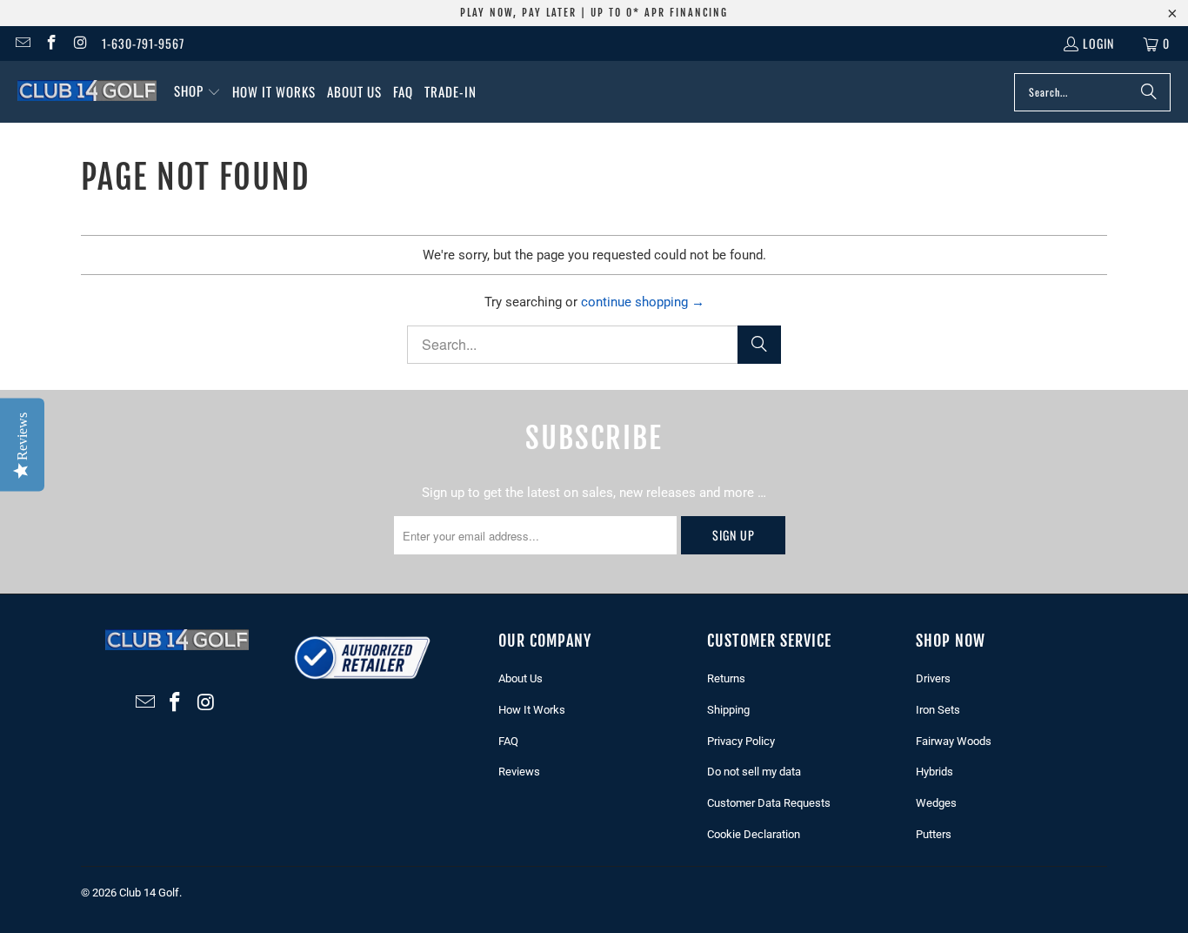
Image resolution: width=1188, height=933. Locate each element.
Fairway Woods (953, 741)
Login (1098, 43)
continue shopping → (642, 302)
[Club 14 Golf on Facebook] (51, 43)
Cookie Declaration (753, 834)
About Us (520, 678)
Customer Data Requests (769, 802)
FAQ (508, 741)
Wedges (936, 802)
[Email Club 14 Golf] (21, 43)
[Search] (1149, 92)
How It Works (531, 709)
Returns (726, 678)
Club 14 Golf (149, 892)
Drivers (933, 678)
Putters (933, 834)
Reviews (519, 771)
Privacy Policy (741, 741)
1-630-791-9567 (143, 43)
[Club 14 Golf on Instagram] (80, 43)
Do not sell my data (754, 771)
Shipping (728, 709)
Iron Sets (938, 709)
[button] (197, 92)
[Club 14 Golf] (87, 91)
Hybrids (934, 771)
